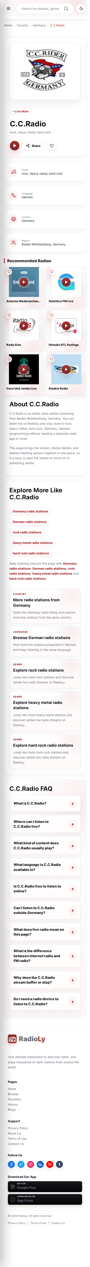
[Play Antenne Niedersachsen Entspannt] (23, 282)
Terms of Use (17, 1138)
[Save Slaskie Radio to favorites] (51, 359)
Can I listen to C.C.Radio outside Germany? (34, 910)
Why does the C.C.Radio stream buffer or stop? (34, 979)
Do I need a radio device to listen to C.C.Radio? (36, 1001)
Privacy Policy (18, 1128)
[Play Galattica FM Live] (66, 282)
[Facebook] (11, 1164)
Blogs (12, 1109)
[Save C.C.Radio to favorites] (51, 145)
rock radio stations (27, 532)
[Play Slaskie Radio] (66, 369)
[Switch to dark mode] (81, 8)
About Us (14, 1133)
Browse (13, 1094)
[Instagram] (30, 1164)
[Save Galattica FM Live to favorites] (51, 272)
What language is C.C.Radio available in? (37, 867)
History (13, 1104)
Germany (39, 25)
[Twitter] (20, 1164)
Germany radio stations (30, 511)
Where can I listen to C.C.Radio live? (31, 824)
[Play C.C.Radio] (14, 145)
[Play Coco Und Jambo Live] (23, 369)
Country (22, 25)
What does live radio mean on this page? (39, 931)
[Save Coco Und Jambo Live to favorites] (9, 359)
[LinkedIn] (40, 1164)
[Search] (66, 8)
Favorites (14, 1099)
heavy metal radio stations (33, 543)
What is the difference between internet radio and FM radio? (37, 956)
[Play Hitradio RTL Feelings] (66, 325)
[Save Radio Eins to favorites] (9, 315)
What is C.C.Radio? (30, 803)
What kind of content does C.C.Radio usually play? (36, 845)
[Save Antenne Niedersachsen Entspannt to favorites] (9, 272)
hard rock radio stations (31, 553)
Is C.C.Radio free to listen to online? (37, 888)
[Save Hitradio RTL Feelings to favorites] (51, 315)
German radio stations (30, 522)
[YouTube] (49, 1164)
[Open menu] (8, 8)
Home (8, 25)
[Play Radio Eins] (23, 325)
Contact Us (16, 1144)
